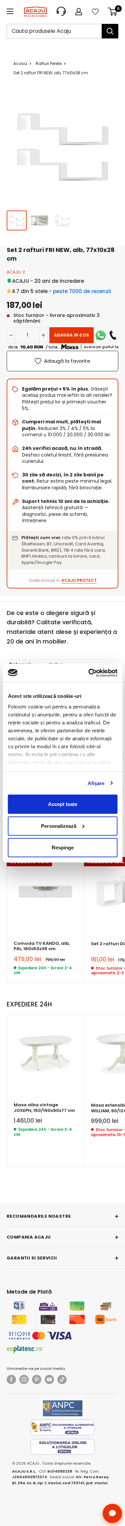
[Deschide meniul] (10, 11)
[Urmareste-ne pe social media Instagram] (24, 1379)
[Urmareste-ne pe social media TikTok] (62, 1379)
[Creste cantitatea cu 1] (43, 335)
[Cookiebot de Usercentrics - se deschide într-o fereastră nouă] (89, 672)
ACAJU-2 (16, 272)
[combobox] (54, 31)
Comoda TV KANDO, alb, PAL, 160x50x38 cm (42, 946)
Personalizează (58, 825)
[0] (113, 12)
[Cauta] (110, 31)
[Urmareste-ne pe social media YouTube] (49, 1379)
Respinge (63, 847)
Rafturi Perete (49, 63)
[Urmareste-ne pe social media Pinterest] (36, 1379)
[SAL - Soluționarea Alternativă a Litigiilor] (62, 1427)
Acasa (20, 63)
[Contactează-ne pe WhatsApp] (100, 335)
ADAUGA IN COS (71, 335)
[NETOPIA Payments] (40, 1335)
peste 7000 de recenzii (82, 291)
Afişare (96, 783)
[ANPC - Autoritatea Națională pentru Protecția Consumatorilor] (62, 1408)
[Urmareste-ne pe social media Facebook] (11, 1379)
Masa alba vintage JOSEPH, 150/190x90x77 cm (44, 1107)
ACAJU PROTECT (79, 580)
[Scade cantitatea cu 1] (11, 335)
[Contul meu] (78, 11)
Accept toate (62, 804)
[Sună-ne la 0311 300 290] (113, 335)
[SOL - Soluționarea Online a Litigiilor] (62, 1447)
